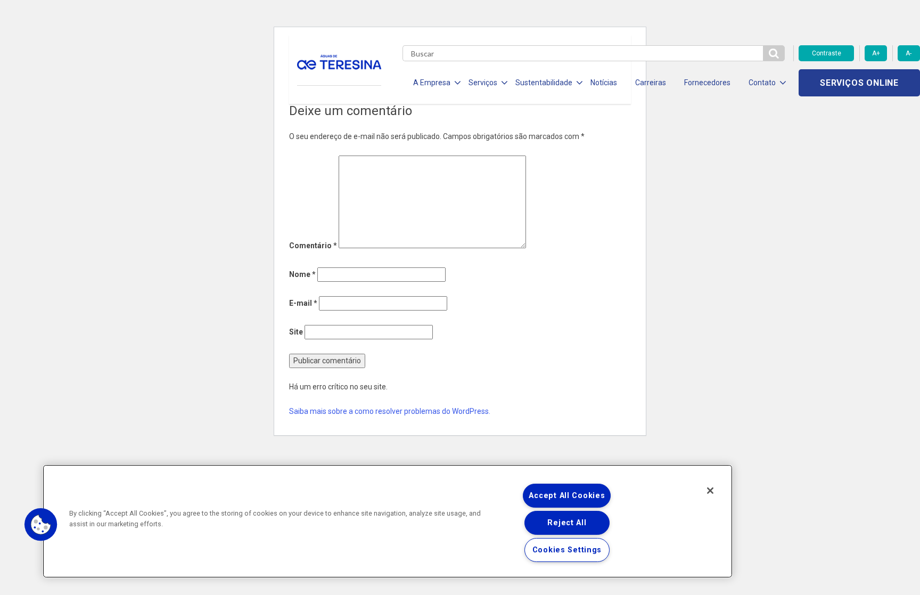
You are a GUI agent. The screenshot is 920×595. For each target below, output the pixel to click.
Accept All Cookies (567, 495)
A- (908, 53)
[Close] (710, 490)
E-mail (303, 303)
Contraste (826, 53)
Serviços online (859, 83)
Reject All (566, 522)
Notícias (603, 82)
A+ (876, 53)
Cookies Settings (567, 550)
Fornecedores (707, 82)
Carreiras (650, 82)
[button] (41, 525)
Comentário (313, 245)
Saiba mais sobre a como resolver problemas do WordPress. (389, 411)
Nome (302, 274)
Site (296, 332)
